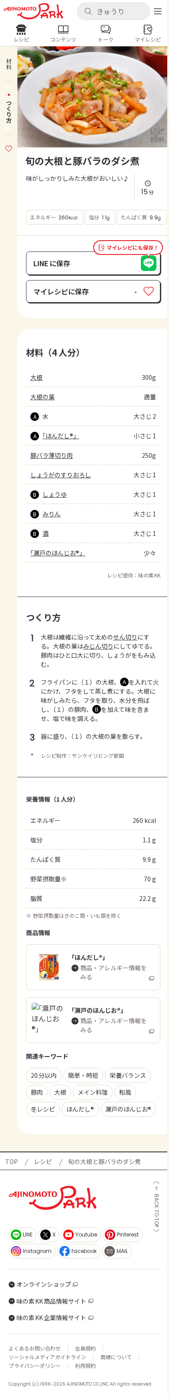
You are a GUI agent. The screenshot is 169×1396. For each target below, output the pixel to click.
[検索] (88, 12)
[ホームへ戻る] (33, 11)
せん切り (125, 637)
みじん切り (98, 646)
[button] (113, 11)
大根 (36, 377)
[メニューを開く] (158, 11)
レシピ (43, 1161)
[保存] (8, 147)
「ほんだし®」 (60, 435)
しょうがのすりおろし (60, 474)
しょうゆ (54, 494)
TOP (11, 1161)
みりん (51, 513)
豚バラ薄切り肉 (51, 455)
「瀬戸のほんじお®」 (57, 552)
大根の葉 (42, 396)
